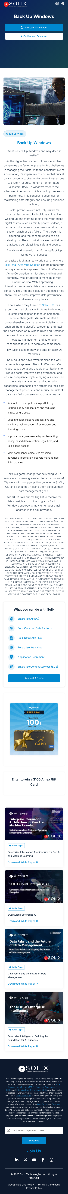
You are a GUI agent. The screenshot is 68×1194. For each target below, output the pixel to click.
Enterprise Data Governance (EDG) (31, 1090)
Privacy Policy (34, 1188)
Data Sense (42, 1104)
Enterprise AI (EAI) (28, 618)
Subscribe (34, 1140)
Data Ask (56, 1104)
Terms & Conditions (49, 1184)
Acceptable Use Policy (21, 1184)
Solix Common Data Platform (35, 628)
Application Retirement (31, 657)
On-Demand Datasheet (35, 36)
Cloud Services (15, 133)
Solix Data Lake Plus (30, 637)
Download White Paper (35, 27)
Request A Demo (34, 678)
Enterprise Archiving (30, 647)
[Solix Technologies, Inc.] (15, 4)
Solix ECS (48, 305)
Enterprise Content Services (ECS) (38, 666)
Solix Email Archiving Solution (22, 264)
